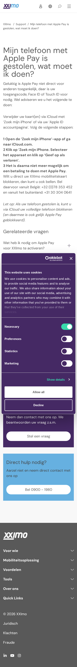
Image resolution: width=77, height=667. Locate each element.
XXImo (7, 24)
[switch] (66, 339)
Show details (56, 379)
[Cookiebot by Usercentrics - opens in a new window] (46, 258)
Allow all (38, 392)
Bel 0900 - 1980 (38, 489)
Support (21, 24)
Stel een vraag (38, 436)
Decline (38, 405)
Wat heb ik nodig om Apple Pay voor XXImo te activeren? (28, 245)
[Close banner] (71, 258)
